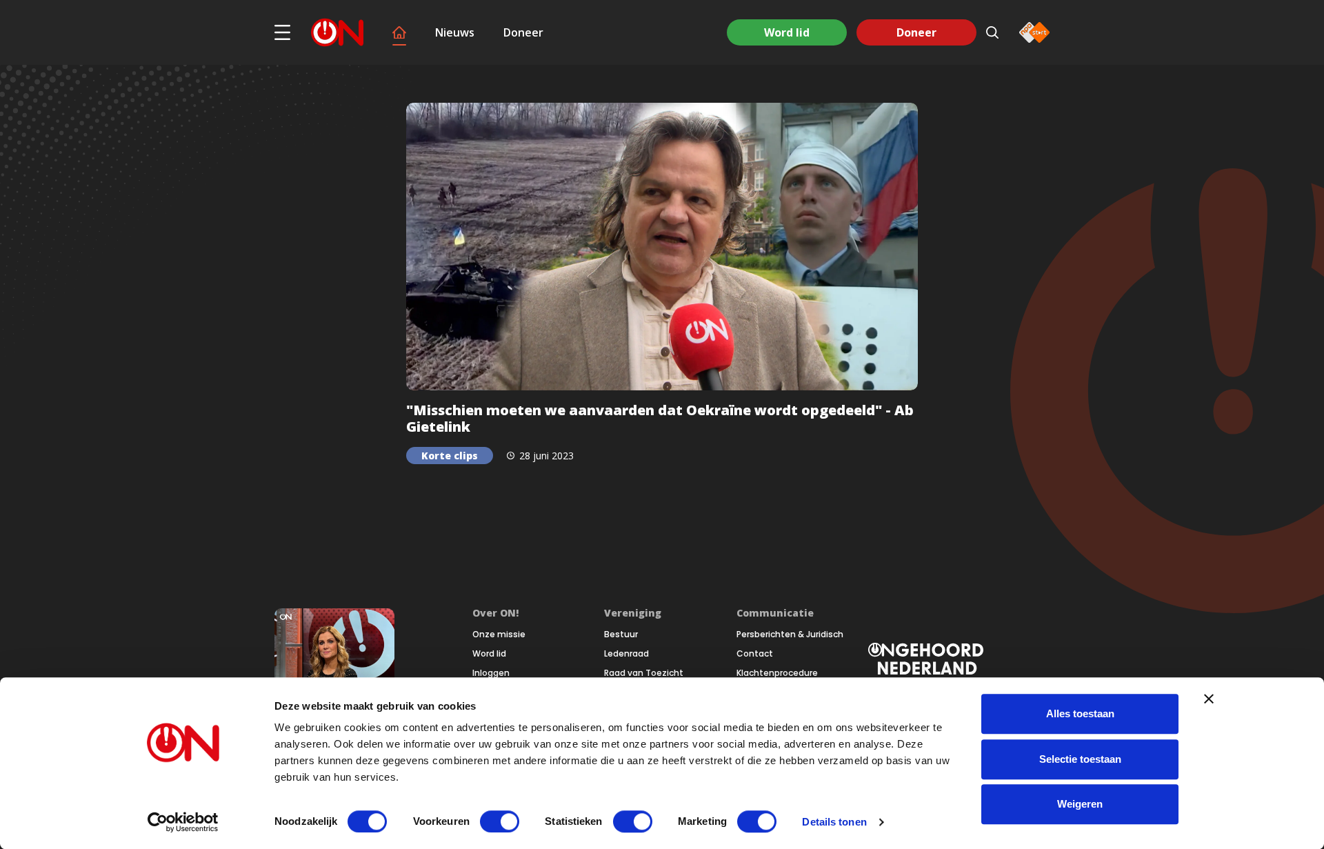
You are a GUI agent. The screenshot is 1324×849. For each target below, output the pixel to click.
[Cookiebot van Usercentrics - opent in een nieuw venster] (183, 822)
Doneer (523, 32)
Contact (754, 654)
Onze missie (498, 634)
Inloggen (491, 673)
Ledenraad (626, 654)
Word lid (787, 32)
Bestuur (621, 634)
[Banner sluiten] (1209, 698)
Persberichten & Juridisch (789, 634)
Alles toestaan (1080, 713)
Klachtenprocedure (777, 673)
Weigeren (1080, 804)
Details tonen (834, 822)
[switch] (499, 821)
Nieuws (454, 32)
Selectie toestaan (1080, 759)
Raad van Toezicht (643, 673)
